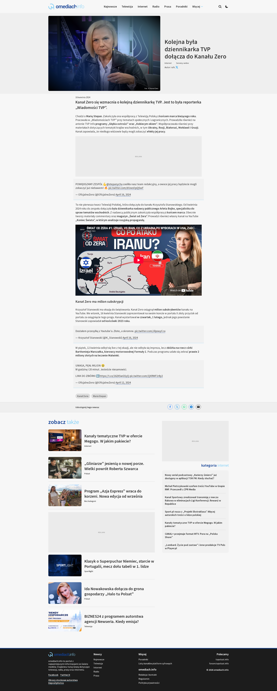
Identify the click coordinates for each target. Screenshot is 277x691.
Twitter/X (65, 674)
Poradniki (182, 6)
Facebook (53, 674)
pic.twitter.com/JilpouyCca (150, 331)
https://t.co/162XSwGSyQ (114, 376)
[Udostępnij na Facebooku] (170, 406)
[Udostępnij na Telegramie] (191, 406)
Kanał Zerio (82, 396)
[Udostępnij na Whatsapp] (184, 406)
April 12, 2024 (123, 382)
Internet (143, 6)
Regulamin (143, 678)
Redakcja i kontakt (147, 674)
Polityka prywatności (148, 682)
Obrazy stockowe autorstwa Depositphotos (63, 681)
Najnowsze (110, 6)
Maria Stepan (99, 396)
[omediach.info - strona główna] (66, 6)
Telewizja (127, 6)
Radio (155, 6)
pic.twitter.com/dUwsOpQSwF (126, 188)
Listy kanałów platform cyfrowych (155, 663)
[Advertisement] (138, 156)
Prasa (167, 6)
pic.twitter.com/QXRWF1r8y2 (146, 376)
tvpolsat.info (222, 659)
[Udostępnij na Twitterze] (177, 406)
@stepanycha (114, 184)
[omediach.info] (61, 655)
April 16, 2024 (123, 194)
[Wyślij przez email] (198, 406)
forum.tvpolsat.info (219, 663)
